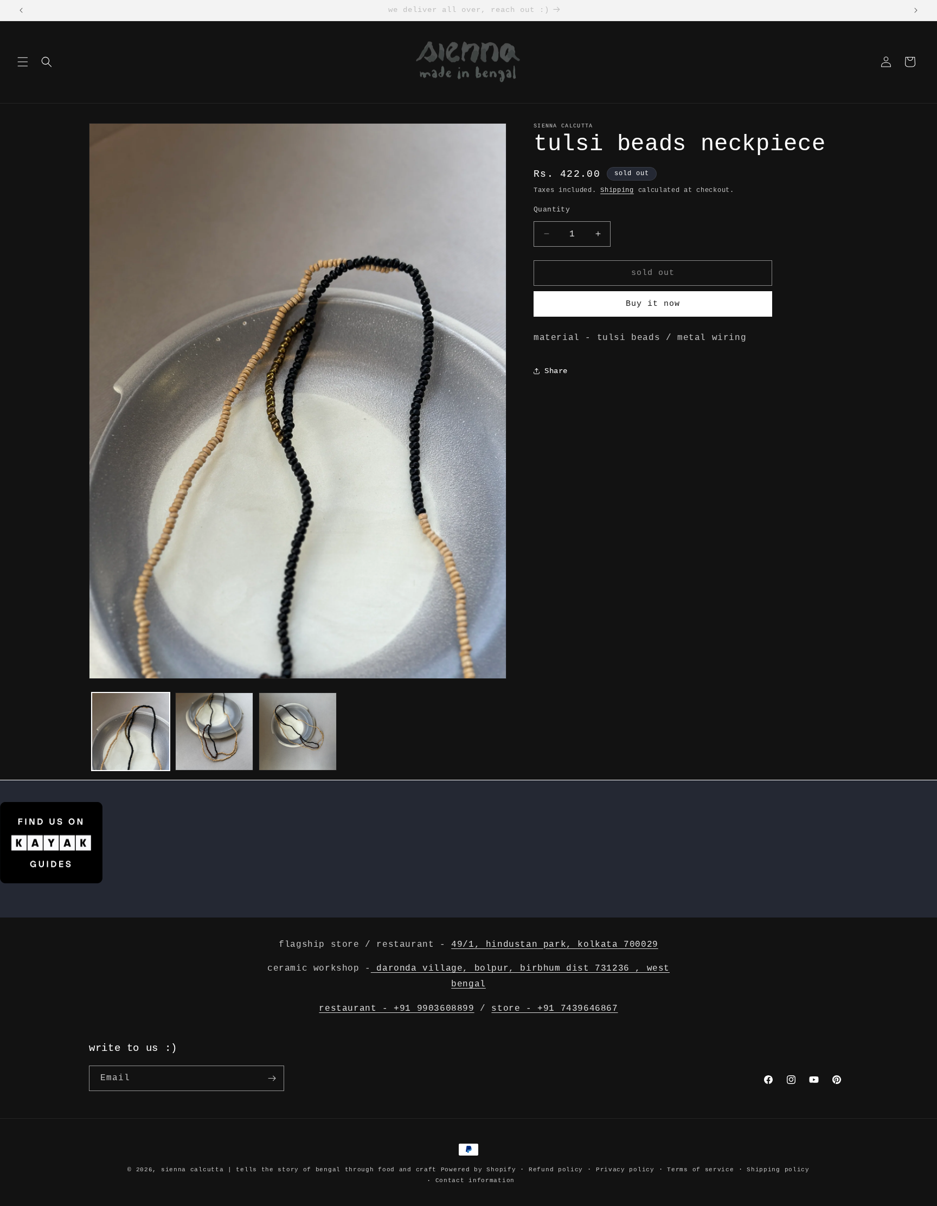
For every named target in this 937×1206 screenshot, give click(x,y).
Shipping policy (778, 1169)
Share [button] (556, 371)
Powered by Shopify (478, 1169)
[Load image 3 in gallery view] (298, 731)
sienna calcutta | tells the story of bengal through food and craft (299, 1169)
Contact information (475, 1180)
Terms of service (700, 1169)
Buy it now (653, 303)
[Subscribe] (272, 1078)
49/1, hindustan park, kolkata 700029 (554, 945)
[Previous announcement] (21, 10)
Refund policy (556, 1169)
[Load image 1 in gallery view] (131, 731)
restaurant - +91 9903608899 (396, 1008)
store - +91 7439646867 (554, 1008)
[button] (23, 62)
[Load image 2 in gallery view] (214, 731)
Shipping (617, 190)
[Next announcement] (916, 10)
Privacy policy (625, 1169)
